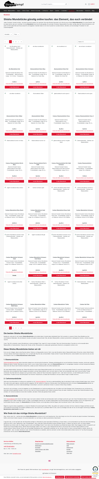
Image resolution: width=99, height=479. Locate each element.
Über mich (69, 453)
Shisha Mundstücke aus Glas (11, 362)
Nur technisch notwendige (73, 477)
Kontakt (68, 449)
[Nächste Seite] (18, 41)
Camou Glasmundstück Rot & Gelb (37, 163)
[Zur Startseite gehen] (14, 4)
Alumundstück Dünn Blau (37, 69)
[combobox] (53, 4)
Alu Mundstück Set (14, 69)
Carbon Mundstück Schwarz (84, 210)
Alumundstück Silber (38, 116)
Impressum (69, 451)
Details (14, 275)
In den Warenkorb (14, 87)
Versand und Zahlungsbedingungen (44, 443)
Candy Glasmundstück (84, 163)
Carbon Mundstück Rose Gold (61, 210)
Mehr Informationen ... (47, 477)
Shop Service (39, 441)
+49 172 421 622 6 (9, 446)
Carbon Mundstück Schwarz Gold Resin (37, 258)
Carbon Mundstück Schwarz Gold (14, 258)
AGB (68, 445)
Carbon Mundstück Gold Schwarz (38, 210)
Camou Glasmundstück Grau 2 (85, 116)
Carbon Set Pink (84, 304)
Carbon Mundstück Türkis (61, 304)
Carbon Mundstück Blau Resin (14, 210)
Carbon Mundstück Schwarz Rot (84, 257)
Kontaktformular (17, 453)
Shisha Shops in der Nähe (42, 449)
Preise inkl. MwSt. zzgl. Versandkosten (14, 83)
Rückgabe (37, 447)
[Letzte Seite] (21, 41)
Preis (15, 34)
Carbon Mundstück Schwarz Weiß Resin (14, 305)
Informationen (71, 441)
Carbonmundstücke (41, 381)
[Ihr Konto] (85, 4)
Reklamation (38, 445)
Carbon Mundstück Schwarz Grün (61, 258)
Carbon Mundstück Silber (37, 304)
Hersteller (7, 34)
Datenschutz (70, 447)
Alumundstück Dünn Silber (14, 116)
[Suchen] (66, 4)
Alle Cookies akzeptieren (88, 477)
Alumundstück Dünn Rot (61, 69)
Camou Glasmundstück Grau (61, 116)
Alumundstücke (11, 399)
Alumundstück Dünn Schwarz (84, 69)
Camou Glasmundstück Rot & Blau (14, 163)
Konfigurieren (59, 477)
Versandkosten (45, 469)
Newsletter (38, 451)
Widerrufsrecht (70, 443)
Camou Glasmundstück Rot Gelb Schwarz (61, 163)
